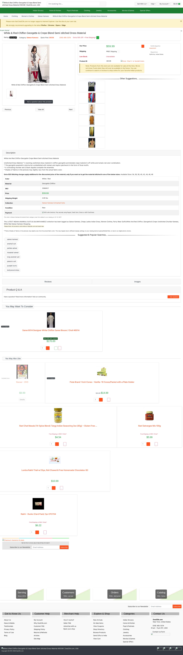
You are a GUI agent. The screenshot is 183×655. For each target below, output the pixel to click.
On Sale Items (98, 623)
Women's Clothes (28, 16)
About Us (7, 620)
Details (22, 399)
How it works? (69, 620)
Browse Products (99, 632)
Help (152, 4)
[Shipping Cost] (118, 51)
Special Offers (145, 10)
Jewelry (99, 10)
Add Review (13, 37)
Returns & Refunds (40, 632)
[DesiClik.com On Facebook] (8, 606)
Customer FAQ (39, 626)
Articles (36, 635)
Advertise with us (70, 626)
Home (6, 16)
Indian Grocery (38, 10)
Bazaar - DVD (22, 382)
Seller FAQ (67, 623)
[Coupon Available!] (56, 348)
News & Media (9, 623)
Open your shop (69, 629)
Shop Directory (98, 629)
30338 (51, 38)
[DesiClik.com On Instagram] (16, 606)
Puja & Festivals (72, 10)
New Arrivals (97, 620)
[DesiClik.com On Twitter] (4, 606)
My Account (38, 620)
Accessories (112, 10)
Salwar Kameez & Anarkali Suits (53, 203)
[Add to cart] (48, 348)
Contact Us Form (158, 632)
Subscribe (64, 547)
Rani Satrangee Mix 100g (149, 426)
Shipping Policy (39, 629)
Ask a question (39, 102)
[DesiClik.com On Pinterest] (12, 606)
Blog (5, 635)
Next (71, 109)
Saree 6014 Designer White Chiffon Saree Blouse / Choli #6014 (50, 330)
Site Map (37, 639)
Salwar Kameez (43, 16)
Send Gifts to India (100, 635)
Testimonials (8, 626)
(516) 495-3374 (65, 38)
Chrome (51, 25)
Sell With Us (141, 4)
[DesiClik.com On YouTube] (20, 606)
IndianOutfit (152, 48)
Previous (7, 109)
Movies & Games (128, 10)
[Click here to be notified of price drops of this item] (142, 46)
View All (40, 109)
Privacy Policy (9, 629)
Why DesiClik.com (40, 623)
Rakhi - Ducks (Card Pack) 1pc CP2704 (38, 514)
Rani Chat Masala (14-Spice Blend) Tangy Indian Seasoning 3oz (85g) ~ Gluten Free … (58, 426)
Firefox (44, 25)
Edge (64, 25)
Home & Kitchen (55, 10)
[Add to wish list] (59, 348)
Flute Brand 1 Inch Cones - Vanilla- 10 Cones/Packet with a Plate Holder (102, 382)
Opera (58, 25)
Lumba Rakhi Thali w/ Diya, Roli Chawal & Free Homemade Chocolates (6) (54, 470)
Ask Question (174, 297)
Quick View (174, 32)
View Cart (97, 639)
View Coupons (98, 626)
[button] (163, 4)
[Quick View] (52, 348)
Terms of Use (9, 632)
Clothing (87, 10)
